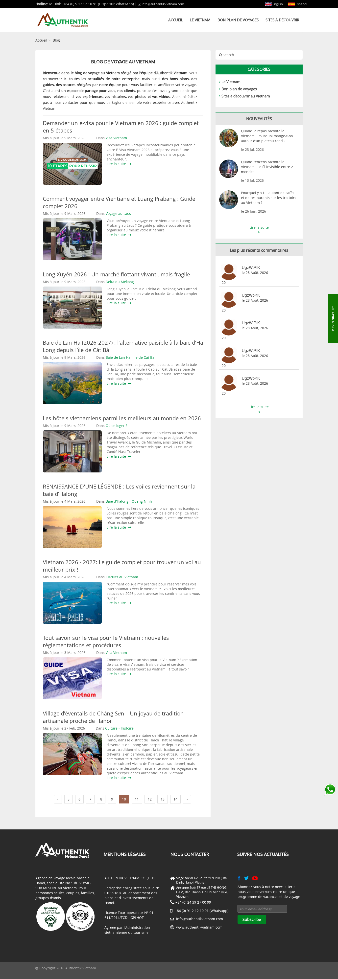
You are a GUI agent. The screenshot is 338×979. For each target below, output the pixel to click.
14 (175, 799)
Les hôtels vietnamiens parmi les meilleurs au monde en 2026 (122, 418)
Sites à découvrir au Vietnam (245, 95)
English (277, 4)
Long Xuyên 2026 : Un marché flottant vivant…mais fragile (116, 274)
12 (150, 799)
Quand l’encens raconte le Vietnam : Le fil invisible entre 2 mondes (267, 166)
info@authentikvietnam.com (163, 4)
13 (163, 799)
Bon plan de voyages (238, 19)
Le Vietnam (200, 19)
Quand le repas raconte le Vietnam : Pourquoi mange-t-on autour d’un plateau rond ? (267, 136)
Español (301, 4)
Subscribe (251, 919)
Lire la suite (117, 163)
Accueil (175, 19)
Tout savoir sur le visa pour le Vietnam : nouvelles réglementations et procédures (106, 641)
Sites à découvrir (282, 19)
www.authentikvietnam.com (199, 927)
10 (124, 799)
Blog (56, 40)
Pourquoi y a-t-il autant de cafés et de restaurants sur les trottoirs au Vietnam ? (268, 197)
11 (137, 799)
